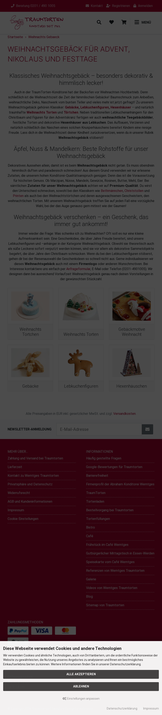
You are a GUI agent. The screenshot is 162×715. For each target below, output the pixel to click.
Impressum (151, 708)
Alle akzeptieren (81, 674)
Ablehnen (81, 686)
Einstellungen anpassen (83, 698)
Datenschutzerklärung (122, 708)
